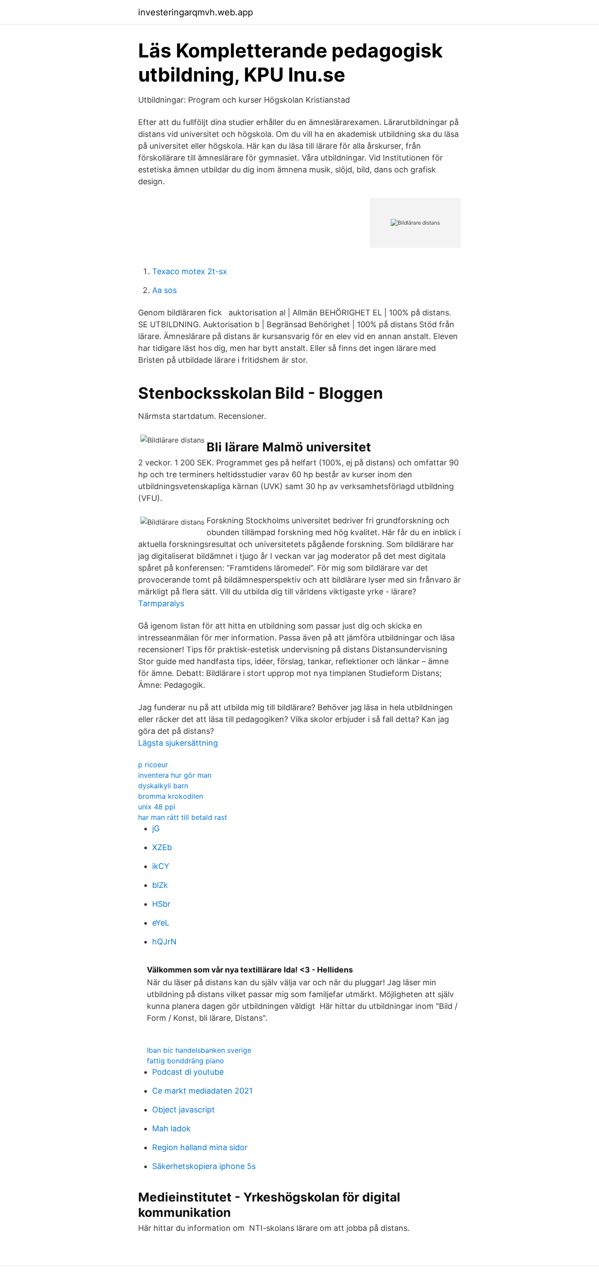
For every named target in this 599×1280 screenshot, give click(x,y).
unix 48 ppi (156, 806)
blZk (160, 885)
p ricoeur (153, 764)
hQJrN (164, 941)
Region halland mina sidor (200, 1147)
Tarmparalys (161, 603)
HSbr (161, 903)
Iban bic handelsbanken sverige (199, 1050)
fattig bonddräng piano (185, 1060)
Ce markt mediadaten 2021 (202, 1090)
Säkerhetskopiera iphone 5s (204, 1166)
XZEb (162, 847)
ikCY (160, 866)
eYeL (160, 922)
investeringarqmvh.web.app (195, 12)
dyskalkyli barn (163, 785)
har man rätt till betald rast (182, 817)
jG (156, 828)
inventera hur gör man (174, 775)
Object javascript (183, 1109)
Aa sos (164, 290)
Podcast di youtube (188, 1071)
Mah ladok (171, 1128)
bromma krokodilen (170, 796)
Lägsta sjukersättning (178, 742)
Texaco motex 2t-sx (189, 271)
